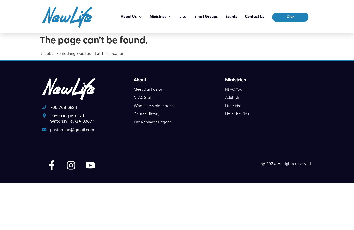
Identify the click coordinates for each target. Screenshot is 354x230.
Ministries (158, 17)
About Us (129, 17)
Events (231, 17)
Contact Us (254, 17)
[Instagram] (71, 165)
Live (182, 17)
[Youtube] (90, 165)
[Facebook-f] (51, 165)
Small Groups (206, 17)
